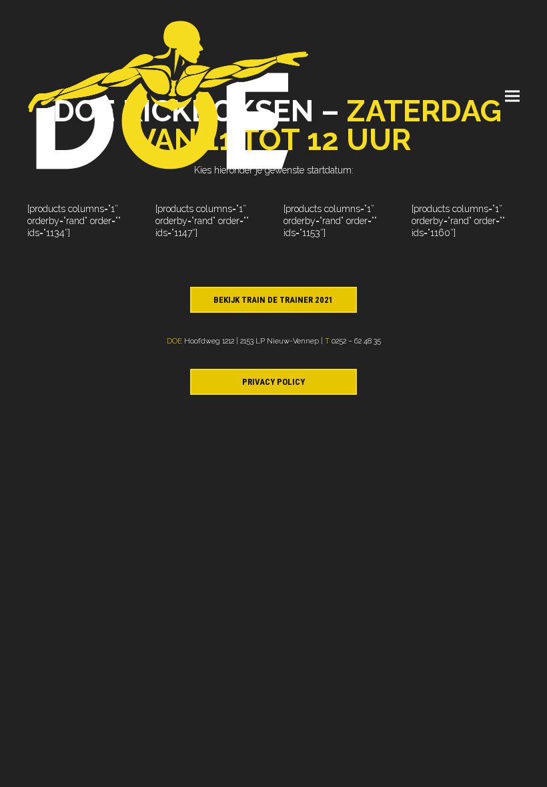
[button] (512, 96)
